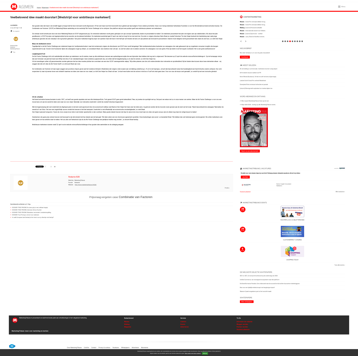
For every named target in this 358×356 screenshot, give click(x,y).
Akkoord (205, 353)
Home (39, 7)
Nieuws (126, 322)
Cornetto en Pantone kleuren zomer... (256, 21)
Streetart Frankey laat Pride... (253, 24)
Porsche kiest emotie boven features (256, 36)
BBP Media (12, 346)
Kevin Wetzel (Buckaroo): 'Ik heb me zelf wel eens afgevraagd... (258, 76)
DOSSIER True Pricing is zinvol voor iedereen (25, 215)
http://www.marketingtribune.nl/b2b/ (86, 185)
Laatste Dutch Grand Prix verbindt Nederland (253, 80)
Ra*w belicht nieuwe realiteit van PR (250, 72)
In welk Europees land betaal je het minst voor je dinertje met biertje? (33, 217)
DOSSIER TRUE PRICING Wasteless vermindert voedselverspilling (31, 212)
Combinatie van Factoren (135, 197)
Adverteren (184, 327)
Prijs (14, 52)
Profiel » (227, 188)
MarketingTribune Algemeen (18, 6)
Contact (93, 347)
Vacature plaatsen (245, 191)
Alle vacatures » (340, 191)
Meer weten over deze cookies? (193, 353)
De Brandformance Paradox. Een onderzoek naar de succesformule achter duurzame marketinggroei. (270, 283)
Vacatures (115, 347)
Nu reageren (16, 31)
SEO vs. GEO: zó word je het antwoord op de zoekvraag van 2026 (259, 275)
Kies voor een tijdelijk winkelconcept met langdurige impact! (257, 287)
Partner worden (242, 327)
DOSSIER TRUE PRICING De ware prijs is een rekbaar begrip (30, 207)
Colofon (183, 322)
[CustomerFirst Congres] (292, 231)
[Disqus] (121, 249)
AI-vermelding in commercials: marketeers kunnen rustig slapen (258, 69)
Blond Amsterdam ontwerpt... (254, 33)
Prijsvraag (95, 197)
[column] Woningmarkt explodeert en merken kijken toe (256, 88)
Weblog (126, 324)
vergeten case (110, 197)
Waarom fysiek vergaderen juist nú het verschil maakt (255, 291)
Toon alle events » (339, 265)
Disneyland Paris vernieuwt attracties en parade (254, 84)
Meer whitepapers (246, 301)
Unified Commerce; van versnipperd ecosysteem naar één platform (259, 279)
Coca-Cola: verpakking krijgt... (253, 30)
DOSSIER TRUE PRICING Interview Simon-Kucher (27, 210)
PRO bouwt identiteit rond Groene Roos (256, 27)
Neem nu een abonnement (249, 151)
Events (182, 324)
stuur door (51, 167)
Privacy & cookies (104, 347)
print (55, 167)
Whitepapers (125, 347)
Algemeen (45, 7)
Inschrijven (244, 57)
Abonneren (144, 347)
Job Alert (245, 177)
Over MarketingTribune (74, 347)
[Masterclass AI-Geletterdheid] (292, 211)
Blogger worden (242, 324)
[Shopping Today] (292, 251)
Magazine (127, 327)
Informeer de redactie (244, 322)
